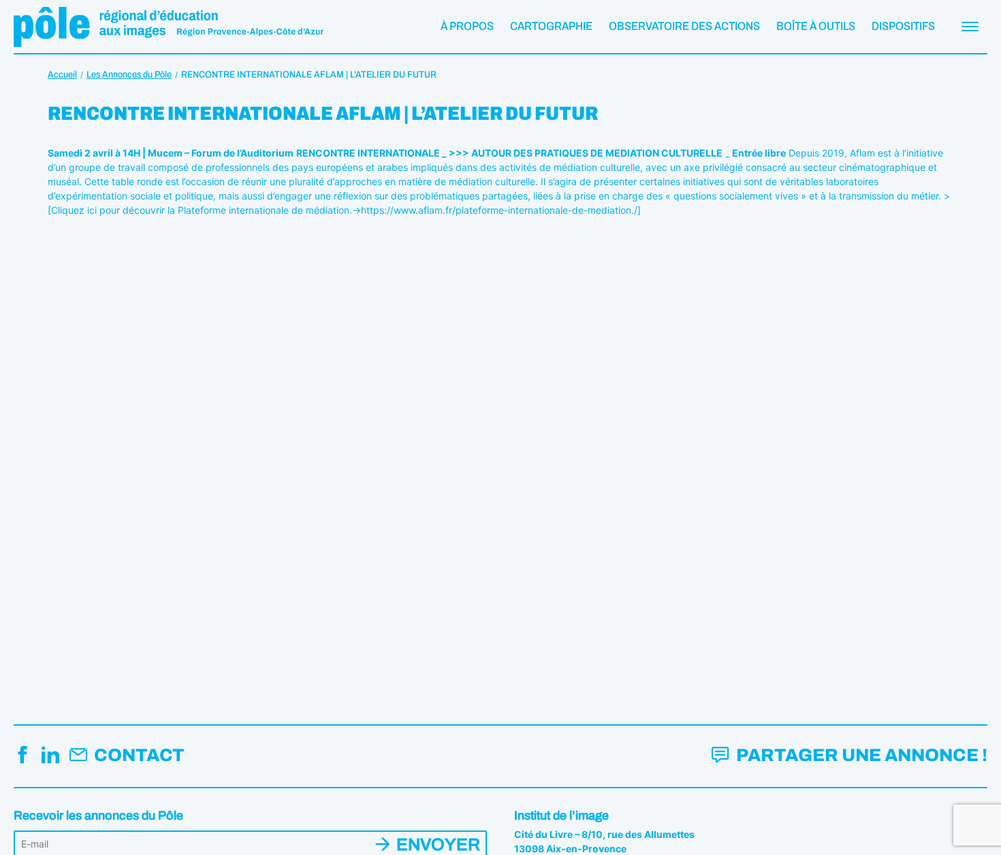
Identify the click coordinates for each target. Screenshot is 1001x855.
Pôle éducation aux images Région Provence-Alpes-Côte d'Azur (168, 26)
